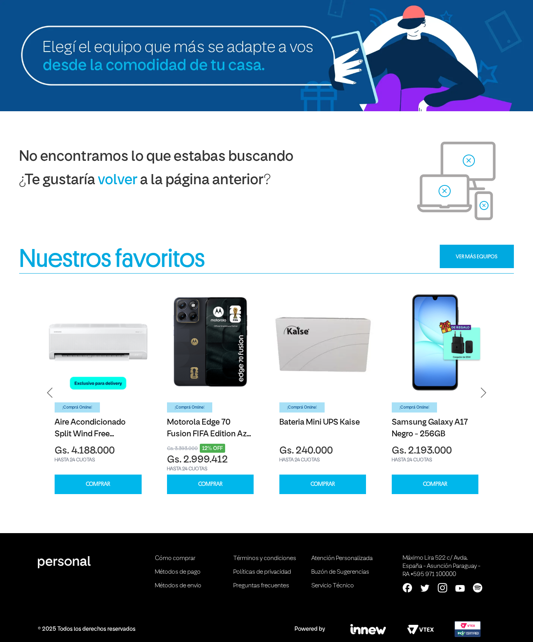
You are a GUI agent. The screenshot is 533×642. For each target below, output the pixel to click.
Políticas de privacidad (262, 572)
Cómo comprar (175, 558)
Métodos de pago (178, 572)
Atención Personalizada (342, 558)
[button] (49, 393)
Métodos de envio (178, 586)
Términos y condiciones (264, 558)
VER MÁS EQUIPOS (476, 256)
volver (117, 180)
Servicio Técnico (332, 586)
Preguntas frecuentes (261, 586)
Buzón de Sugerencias (340, 572)
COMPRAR (98, 484)
